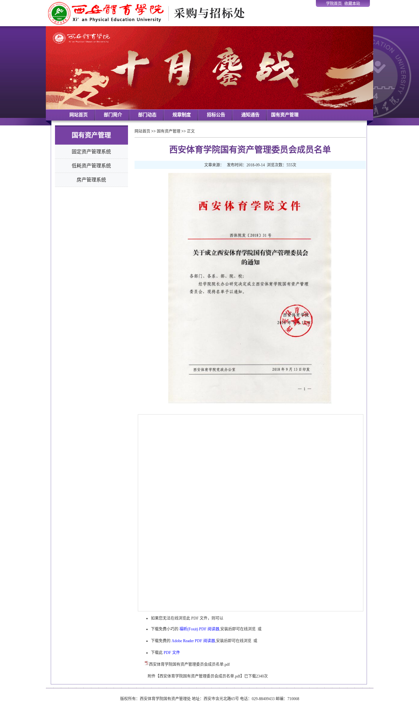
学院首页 (334, 3)
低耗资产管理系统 (91, 165)
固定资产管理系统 (91, 151)
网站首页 (78, 114)
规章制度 (182, 114)
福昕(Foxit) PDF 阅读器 (199, 629)
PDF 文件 (172, 652)
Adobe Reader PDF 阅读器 (193, 641)
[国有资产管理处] (147, 25)
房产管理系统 (91, 179)
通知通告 (250, 114)
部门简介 (113, 114)
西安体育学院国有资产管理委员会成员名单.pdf (189, 664)
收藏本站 (352, 3)
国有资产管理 (285, 114)
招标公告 (216, 114)
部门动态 (147, 114)
